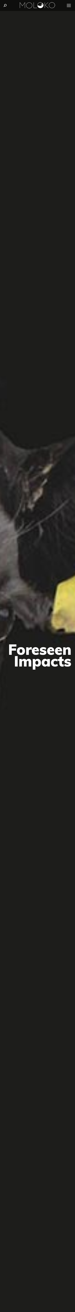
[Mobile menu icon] (68, 5)
